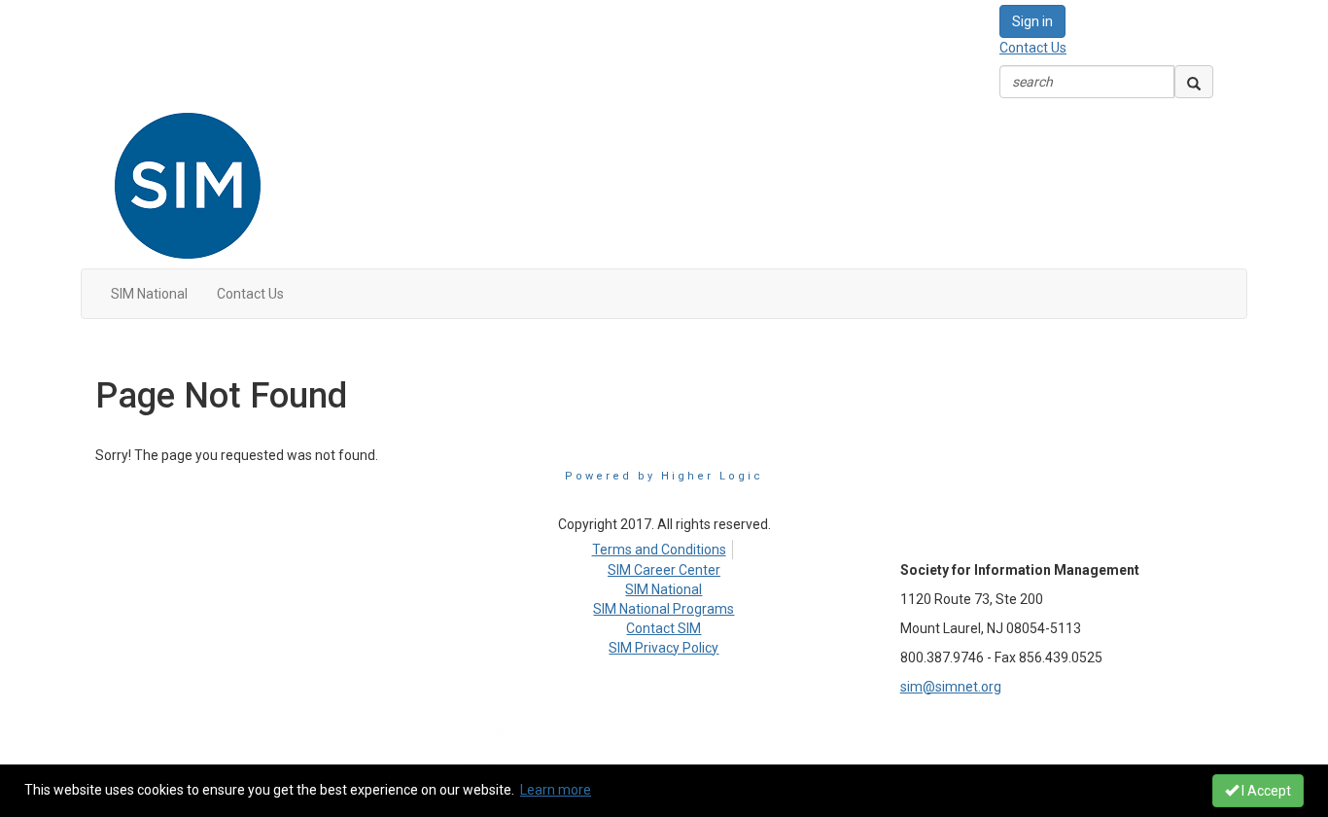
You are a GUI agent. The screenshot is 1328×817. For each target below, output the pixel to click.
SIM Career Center (664, 570)
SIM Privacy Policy (663, 648)
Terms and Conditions (659, 549)
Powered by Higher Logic (664, 476)
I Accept (1265, 791)
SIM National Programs (663, 609)
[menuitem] (663, 546)
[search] (1193, 81)
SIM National (663, 589)
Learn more (555, 790)
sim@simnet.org (950, 686)
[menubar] (663, 546)
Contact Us (1032, 47)
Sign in (1032, 21)
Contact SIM (663, 628)
